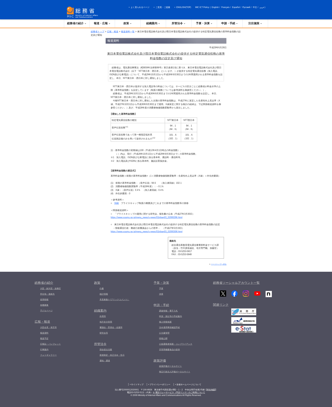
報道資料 (44, 333)
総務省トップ (97, 31)
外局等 (103, 316)
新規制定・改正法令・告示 (112, 355)
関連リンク (221, 305)
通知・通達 (105, 360)
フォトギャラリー (48, 355)
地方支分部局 (106, 322)
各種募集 (44, 305)
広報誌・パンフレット (50, 344)
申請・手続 (228, 23)
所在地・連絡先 (47, 294)
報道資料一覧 (128, 31)
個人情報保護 (165, 322)
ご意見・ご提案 (163, 7)
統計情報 (104, 294)
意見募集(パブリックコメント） (114, 299)
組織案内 (151, 23)
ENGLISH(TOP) (183, 7)
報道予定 (44, 338)
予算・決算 (203, 23)
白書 (102, 288)
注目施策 (253, 23)
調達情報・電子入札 (168, 311)
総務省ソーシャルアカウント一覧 (236, 283)
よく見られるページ (140, 7)
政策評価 (160, 360)
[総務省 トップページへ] (83, 12)
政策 (126, 23)
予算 (161, 288)
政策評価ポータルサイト (170, 366)
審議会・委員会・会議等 (111, 327)
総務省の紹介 (75, 23)
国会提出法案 (106, 349)
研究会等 (104, 333)
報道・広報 (101, 23)
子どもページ (46, 310)
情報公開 (163, 338)
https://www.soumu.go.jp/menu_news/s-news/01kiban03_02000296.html (146, 217)
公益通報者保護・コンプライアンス (175, 344)
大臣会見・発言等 (48, 327)
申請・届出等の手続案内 (170, 316)
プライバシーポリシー (160, 384)
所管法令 (177, 23)
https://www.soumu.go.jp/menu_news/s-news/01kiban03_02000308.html (146, 231)
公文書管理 (164, 333)
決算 (161, 294)
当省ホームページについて (188, 384)
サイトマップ (137, 384)
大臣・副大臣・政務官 (50, 288)
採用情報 (44, 299)
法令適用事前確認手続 (169, 327)
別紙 (116, 203)
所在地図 (211, 390)
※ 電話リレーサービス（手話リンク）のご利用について (179, 392)
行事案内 (44, 349)
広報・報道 (112, 31)
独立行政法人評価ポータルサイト (174, 372)
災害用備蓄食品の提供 (169, 349)
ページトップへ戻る (219, 264)
